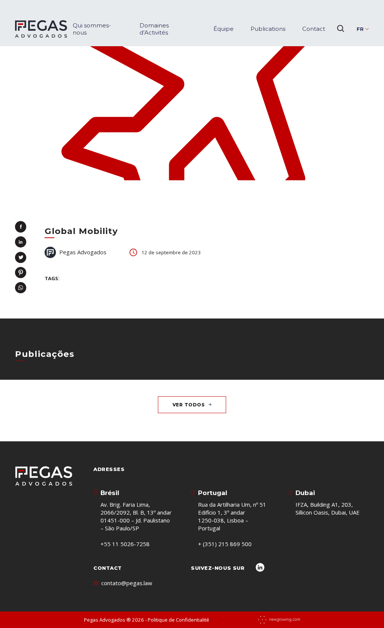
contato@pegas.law (126, 583)
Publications (267, 28)
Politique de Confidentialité (178, 619)
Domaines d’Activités (154, 29)
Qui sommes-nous (92, 29)
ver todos (188, 405)
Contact (313, 28)
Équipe (223, 28)
